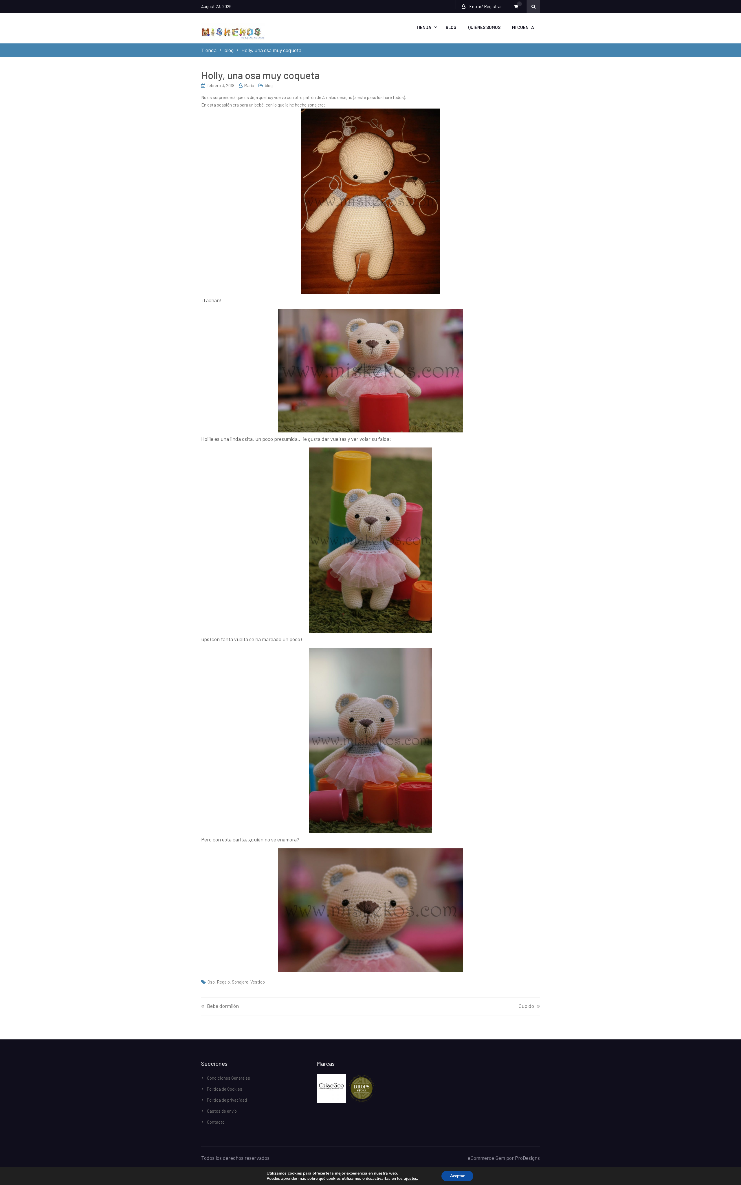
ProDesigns (527, 1158)
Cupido (526, 1006)
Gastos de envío (222, 1111)
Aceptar (457, 1176)
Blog (451, 27)
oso (211, 981)
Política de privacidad (227, 1100)
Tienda (423, 27)
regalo (223, 981)
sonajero (240, 981)
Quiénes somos (484, 27)
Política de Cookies (224, 1089)
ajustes (410, 1178)
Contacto (216, 1122)
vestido (257, 981)
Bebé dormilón (223, 1006)
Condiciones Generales (228, 1078)
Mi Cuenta (523, 27)
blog (269, 85)
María (249, 85)
